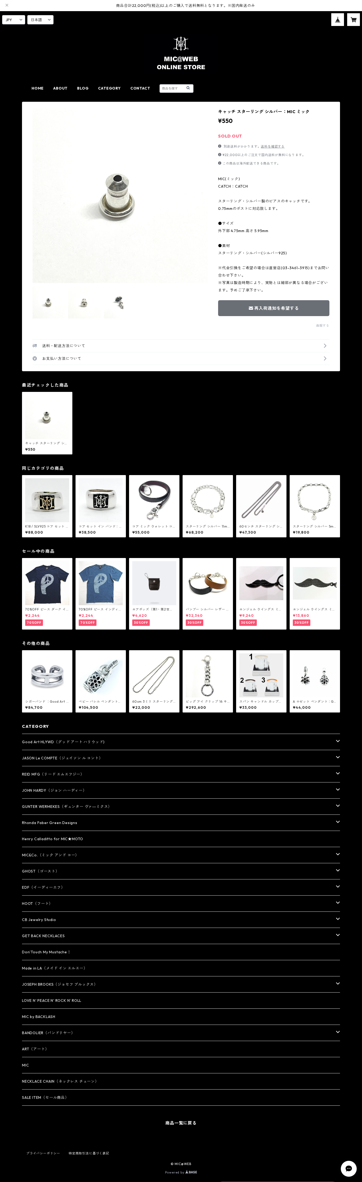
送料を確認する (273, 146)
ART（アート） (35, 1049)
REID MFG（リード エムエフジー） (53, 774)
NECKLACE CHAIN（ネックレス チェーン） (60, 1081)
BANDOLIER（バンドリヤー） (48, 1032)
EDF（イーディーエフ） (43, 887)
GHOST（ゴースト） (40, 871)
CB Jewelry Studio (39, 919)
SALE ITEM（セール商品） (45, 1097)
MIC (25, 1065)
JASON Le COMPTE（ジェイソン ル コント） (62, 758)
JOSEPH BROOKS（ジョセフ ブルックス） (60, 984)
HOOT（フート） (37, 903)
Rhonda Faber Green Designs (49, 822)
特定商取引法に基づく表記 (89, 1153)
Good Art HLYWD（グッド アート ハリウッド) (63, 742)
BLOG (83, 88)
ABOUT (60, 88)
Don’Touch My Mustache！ (46, 952)
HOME (38, 88)
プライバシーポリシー (43, 1153)
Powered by (175, 1172)
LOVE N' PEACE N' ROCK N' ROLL (51, 1000)
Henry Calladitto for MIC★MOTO (52, 838)
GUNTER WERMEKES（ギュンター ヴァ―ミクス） (67, 806)
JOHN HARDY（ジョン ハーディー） (54, 790)
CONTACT (140, 88)
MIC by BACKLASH (38, 1016)
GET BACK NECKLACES (43, 935)
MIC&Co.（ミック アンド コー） (50, 855)
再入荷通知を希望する (276, 308)
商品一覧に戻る (181, 1123)
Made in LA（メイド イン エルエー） (54, 968)
